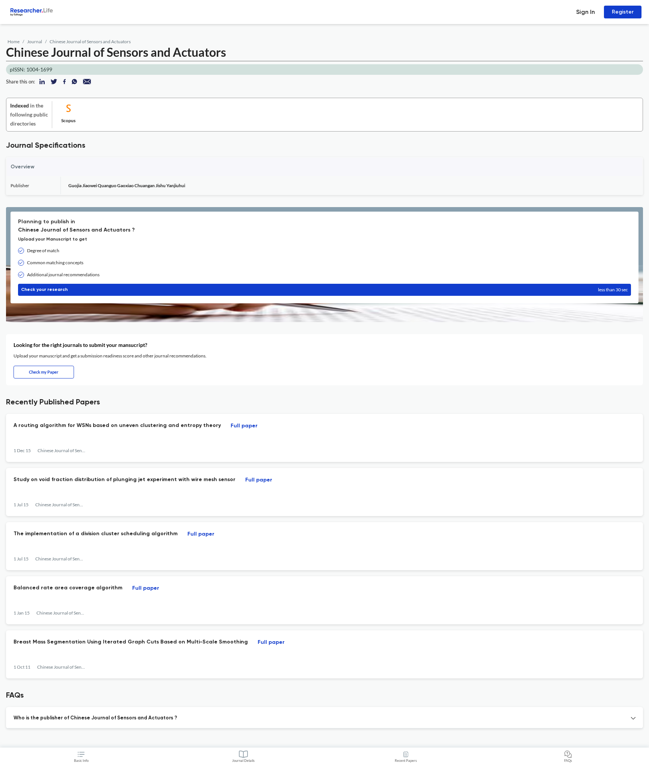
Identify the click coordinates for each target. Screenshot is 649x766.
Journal (34, 41)
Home (14, 41)
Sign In (585, 11)
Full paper (244, 425)
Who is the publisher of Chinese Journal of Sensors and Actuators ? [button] (95, 718)
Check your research (324, 289)
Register (623, 12)
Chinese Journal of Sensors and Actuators (90, 41)
